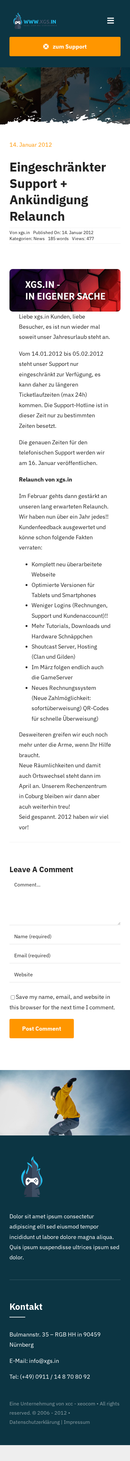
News (39, 238)
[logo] (36, 13)
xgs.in (24, 232)
